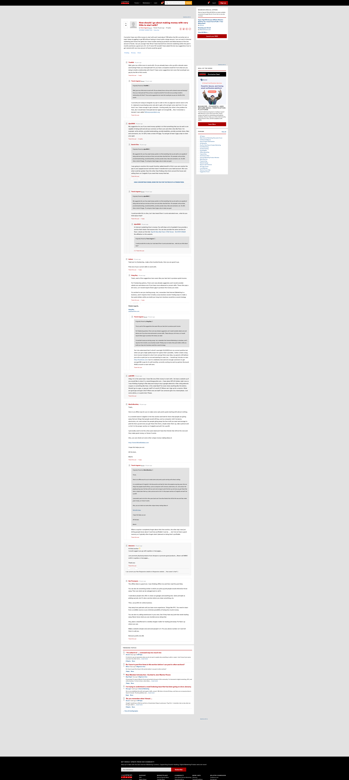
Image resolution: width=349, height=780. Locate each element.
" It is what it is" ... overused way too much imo (143, 652)
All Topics (202, 136)
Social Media (203, 150)
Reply (128, 671)
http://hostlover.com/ (141, 360)
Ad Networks (203, 143)
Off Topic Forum (204, 166)
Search (188, 3)
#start (139, 52)
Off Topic (139, 654)
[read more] (145, 659)
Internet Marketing (144, 689)
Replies (128, 661)
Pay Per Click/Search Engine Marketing (210, 145)
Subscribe (156, 30)
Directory (194, 777)
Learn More (212, 124)
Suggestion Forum (204, 171)
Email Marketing (204, 147)
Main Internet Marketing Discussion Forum (211, 138)
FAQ (140, 777)
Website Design (204, 163)
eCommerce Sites (204, 155)
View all (224, 132)
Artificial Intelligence (205, 139)
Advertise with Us (187, 17)
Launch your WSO (212, 36)
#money (133, 52)
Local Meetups (204, 168)
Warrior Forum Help (205, 170)
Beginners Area (141, 666)
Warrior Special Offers (163, 777)
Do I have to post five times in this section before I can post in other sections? (155, 664)
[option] (212, 99)
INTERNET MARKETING (145, 30)
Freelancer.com (214, 777)
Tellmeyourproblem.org (152, 112)
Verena (202, 25)
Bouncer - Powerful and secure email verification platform (212, 107)
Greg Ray (131, 309)
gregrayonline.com (134, 311)
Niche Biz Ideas (137, 510)
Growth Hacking (204, 148)
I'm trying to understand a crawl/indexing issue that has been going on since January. (158, 686)
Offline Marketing (204, 152)
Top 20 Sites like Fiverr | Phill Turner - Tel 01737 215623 (168, 232)
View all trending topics (130, 711)
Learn (156, 3)
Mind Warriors (203, 159)
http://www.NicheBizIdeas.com (138, 442)
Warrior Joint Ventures (206, 164)
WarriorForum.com (205, 29)
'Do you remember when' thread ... (139, 698)
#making (126, 52)
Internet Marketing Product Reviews (209, 157)
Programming (203, 161)
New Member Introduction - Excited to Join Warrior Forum (148, 675)
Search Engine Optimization (207, 141)
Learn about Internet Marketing (183, 777)
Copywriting (203, 154)
